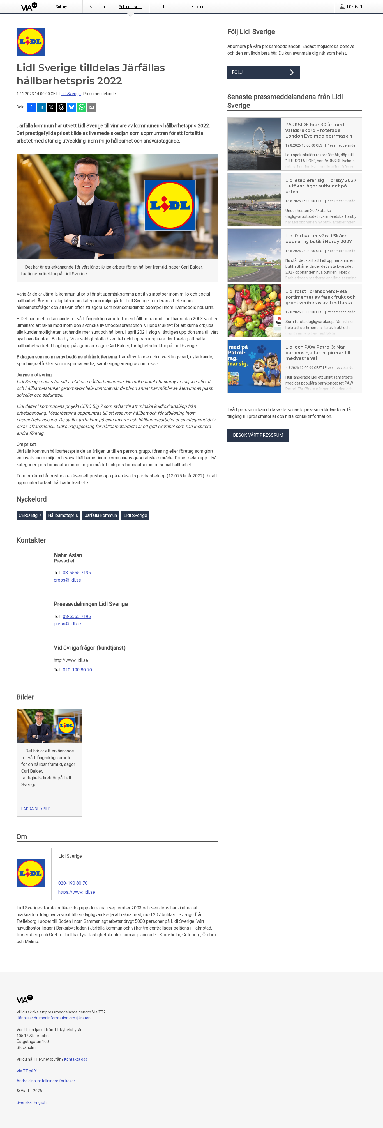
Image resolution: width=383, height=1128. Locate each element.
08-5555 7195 (77, 572)
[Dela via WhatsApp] (81, 108)
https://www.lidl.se (76, 892)
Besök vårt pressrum (258, 435)
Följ (237, 72)
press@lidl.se (67, 580)
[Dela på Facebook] (31, 108)
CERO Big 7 (30, 515)
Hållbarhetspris (63, 515)
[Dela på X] (51, 108)
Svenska (24, 1102)
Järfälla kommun (101, 515)
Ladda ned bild (36, 809)
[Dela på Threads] (61, 108)
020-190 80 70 (77, 669)
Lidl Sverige (71, 93)
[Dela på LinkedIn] (41, 108)
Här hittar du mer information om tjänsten (54, 1018)
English (40, 1102)
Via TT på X (27, 1071)
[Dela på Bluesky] (71, 108)
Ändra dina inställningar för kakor (46, 1081)
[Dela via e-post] (91, 108)
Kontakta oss (75, 1059)
